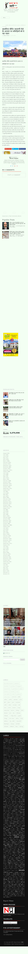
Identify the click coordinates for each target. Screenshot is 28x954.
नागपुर (24, 811)
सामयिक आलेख (12, 879)
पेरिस (11, 819)
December (5, 465)
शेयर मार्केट (11, 867)
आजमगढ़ (8, 767)
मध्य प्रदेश (9, 835)
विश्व (5, 864)
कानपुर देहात (6, 710)
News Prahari (6, 35)
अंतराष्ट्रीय (12, 760)
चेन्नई (21, 718)
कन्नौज (23, 774)
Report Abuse (8, 901)
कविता (22, 775)
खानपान (23, 786)
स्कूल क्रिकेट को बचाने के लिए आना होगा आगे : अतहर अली (16, 393)
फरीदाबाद (18, 820)
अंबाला (16, 761)
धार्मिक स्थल (10, 808)
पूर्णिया (24, 817)
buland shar (7, 688)
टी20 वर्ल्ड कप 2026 (13, 800)
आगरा (20, 699)
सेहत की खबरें (10, 883)
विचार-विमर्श (21, 862)
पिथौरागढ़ (21, 816)
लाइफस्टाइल (17, 857)
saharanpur (7, 697)
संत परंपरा (20, 868)
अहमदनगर (15, 764)
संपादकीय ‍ (9, 874)
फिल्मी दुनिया (12, 823)
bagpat (19, 686)
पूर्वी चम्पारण (7, 819)
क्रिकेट (19, 785)
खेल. (15, 787)
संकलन (11, 868)
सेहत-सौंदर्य (5, 886)
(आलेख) (16, 738)
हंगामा (8, 890)
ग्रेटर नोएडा (11, 718)
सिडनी (4, 880)
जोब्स (15, 798)
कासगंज (12, 710)
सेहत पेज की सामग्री (6, 884)
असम (10, 764)
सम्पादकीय (23, 875)
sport (23, 759)
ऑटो (19, 705)
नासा (5, 812)
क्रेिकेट (23, 785)
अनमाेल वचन (18, 760)
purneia (20, 757)
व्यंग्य (16, 864)
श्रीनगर (21, 867)
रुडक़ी (24, 852)
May (4, 457)
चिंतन (13, 793)
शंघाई (16, 866)
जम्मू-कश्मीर (11, 797)
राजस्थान (13, 851)
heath (8, 751)
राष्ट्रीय (19, 852)
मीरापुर (9, 841)
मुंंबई (12, 844)
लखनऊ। (7, 855)
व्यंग (12, 864)
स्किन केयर (14, 887)
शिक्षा (24, 866)
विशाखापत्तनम (22, 863)
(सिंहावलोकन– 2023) (12, 742)
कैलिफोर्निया (7, 783)
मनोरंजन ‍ (5, 838)
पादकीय (12, 816)
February (5, 462)
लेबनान (22, 859)
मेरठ (6, 845)
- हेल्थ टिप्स (11, 738)
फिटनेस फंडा (16, 821)
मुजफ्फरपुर (14, 842)
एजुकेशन (15, 771)
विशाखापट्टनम (16, 863)
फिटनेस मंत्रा (22, 821)
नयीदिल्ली (12, 726)
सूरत (22, 880)
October (5, 468)
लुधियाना (17, 859)
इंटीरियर (22, 768)
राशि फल (9, 852)
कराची (9, 707)
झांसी (5, 800)
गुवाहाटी (19, 715)
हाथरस (9, 893)
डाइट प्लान (14, 801)
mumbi (12, 691)
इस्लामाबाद (18, 702)
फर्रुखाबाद (23, 820)
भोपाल (18, 834)
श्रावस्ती (16, 867)
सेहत (9, 882)
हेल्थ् (18, 894)
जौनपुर (19, 798)
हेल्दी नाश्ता (23, 894)
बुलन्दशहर (13, 830)
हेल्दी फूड (6, 895)
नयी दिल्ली (6, 726)
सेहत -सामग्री (16, 882)
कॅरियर (24, 782)
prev (3, 646)
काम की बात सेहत (17, 778)
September (6, 470)
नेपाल (13, 812)
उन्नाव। (10, 771)
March (4, 460)
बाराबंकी (17, 827)
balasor (5, 745)
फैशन (18, 823)
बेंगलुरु (22, 830)
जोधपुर (12, 798)
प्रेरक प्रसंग (13, 820)
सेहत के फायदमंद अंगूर (19, 883)
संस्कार (17, 878)
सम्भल (6, 876)
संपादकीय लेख (16, 874)
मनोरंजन (16, 837)
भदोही (10, 834)
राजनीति (23, 849)
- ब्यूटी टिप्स (5, 738)
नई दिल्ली (18, 723)
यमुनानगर (20, 847)
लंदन (14, 856)
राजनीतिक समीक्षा (7, 851)
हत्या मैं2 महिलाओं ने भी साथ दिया (17, 890)
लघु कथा (21, 855)
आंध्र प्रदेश (13, 767)
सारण (18, 879)
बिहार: (14, 828)
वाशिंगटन (19, 860)
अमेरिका (10, 763)
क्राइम (15, 785)
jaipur (21, 688)
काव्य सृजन (22, 779)
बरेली (15, 826)
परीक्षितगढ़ (8, 815)
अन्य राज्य (14, 697)
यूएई (18, 848)
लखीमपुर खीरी (14, 855)
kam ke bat (13, 752)
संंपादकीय (16, 872)
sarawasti (13, 759)
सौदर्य (24, 886)
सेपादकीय (4, 882)
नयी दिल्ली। (8, 811)
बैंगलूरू (23, 831)
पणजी (20, 813)
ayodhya (12, 686)
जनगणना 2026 (6, 796)
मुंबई (8, 844)
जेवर (8, 798)
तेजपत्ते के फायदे (12, 804)
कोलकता (6, 713)
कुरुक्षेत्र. (19, 782)
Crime (13, 746)
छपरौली (13, 794)
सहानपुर (21, 878)
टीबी (19, 800)
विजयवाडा (4, 863)
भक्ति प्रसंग (5, 834)
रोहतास (14, 853)
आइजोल (4, 766)
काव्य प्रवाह (7, 779)
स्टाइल (18, 887)
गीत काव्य (17, 789)
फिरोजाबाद (6, 823)
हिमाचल (4, 894)
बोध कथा (15, 832)
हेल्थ (8, 894)
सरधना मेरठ (21, 876)
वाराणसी (9, 860)
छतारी (4, 794)
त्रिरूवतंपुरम (23, 804)
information (15, 751)
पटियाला (16, 813)
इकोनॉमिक (13, 768)
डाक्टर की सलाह (21, 801)
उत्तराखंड (15, 705)
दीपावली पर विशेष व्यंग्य (19, 805)
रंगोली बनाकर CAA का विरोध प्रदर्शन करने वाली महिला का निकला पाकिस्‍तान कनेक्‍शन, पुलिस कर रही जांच (17, 232)
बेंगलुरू (4, 831)
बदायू (24, 824)
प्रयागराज (7, 820)
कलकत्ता (14, 707)
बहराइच (19, 826)
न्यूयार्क (8, 813)
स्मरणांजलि (5, 889)
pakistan (18, 694)
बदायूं (5, 826)
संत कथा (15, 868)
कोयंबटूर (17, 710)
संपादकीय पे (8, 875)
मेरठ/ (16, 845)
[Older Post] (23, 213)
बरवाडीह (9, 826)
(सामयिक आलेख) (8, 741)
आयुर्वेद (22, 767)
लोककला (4, 860)
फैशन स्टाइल (9, 824)
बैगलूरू (16, 831)
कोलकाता (9, 785)
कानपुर (19, 707)
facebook (22, 148)
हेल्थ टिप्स (13, 894)
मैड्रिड (6, 847)
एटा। (24, 771)
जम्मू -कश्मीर (12, 721)
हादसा (14, 893)
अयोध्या (14, 763)
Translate (14, 924)
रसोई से (15, 849)
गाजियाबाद (18, 713)
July (4, 454)
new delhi (7, 694)
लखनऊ (23, 853)
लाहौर (8, 859)
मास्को (4, 841)
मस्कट (7, 840)
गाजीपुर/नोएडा (13, 715)
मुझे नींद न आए (20, 842)
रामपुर (18, 851)
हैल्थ (15, 895)
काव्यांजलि (21, 781)
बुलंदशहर (23, 828)
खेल (14, 713)
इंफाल (9, 702)
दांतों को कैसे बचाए (8, 805)
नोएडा (16, 726)
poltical (13, 757)
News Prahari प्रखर (19, 942)
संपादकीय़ (11, 872)
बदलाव (20, 824)
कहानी (4, 776)
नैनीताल (16, 812)
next (4, 646)
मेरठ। (12, 845)
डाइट (9, 801)
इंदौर (5, 702)
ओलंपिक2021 (9, 774)
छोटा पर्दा (18, 794)
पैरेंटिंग (24, 819)
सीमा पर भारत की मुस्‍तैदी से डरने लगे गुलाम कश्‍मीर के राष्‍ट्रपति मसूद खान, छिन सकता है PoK (17, 223)
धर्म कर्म (15, 806)
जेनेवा (4, 798)
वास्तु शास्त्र (16, 862)
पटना (12, 813)
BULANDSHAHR (8, 683)
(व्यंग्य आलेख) (22, 740)
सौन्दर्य (9, 887)
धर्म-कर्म (20, 806)
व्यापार (6, 866)
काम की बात (10, 778)
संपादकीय (22, 870)
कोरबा (22, 710)
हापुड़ (22, 893)
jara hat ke (6, 752)
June (4, 456)
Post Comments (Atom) (15, 216)
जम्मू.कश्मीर (19, 721)
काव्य (24, 778)
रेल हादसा (9, 853)
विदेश (9, 863)
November (5, 467)
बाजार (7, 827)
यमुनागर (15, 847)
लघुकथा (4, 856)
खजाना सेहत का (8, 786)
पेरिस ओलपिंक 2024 (17, 819)
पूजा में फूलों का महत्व (17, 817)
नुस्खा (9, 812)
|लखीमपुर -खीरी (20, 742)
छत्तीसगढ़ (6, 721)
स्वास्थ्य (10, 889)
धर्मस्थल (4, 808)
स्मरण (22, 887)
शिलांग (6, 867)
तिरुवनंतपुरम (21, 802)
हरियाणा (22, 891)
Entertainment (7, 748)
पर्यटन (13, 815)
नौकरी (4, 813)
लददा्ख (10, 856)
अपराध (12, 761)
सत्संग (13, 870)
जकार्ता (22, 794)
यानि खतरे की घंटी (13, 848)
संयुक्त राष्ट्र (15, 876)
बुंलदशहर (7, 830)
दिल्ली (13, 805)
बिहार (10, 828)
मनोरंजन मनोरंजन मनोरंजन (14, 838)
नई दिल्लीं (20, 808)
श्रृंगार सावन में (5, 868)
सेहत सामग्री (14, 884)
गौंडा (9, 790)
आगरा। (19, 766)
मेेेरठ (20, 845)
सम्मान (10, 876)
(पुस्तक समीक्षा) (22, 738)
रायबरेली (4, 852)
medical (14, 753)
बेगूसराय (8, 831)
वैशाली (9, 864)
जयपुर (21, 797)
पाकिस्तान (8, 816)
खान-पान (18, 786)
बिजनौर (4, 828)
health (17, 749)
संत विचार (8, 870)
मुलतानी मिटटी (22, 844)
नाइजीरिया (19, 811)
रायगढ (22, 851)
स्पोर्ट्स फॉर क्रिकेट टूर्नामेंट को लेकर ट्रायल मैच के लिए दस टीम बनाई (16, 407)
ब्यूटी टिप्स (21, 832)
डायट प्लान (7, 802)
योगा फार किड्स (9, 849)
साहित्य (21, 879)
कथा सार (18, 774)
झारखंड (23, 798)
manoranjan (6, 753)
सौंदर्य (5, 887)
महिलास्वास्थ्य (21, 840)
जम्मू (16, 796)
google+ (9, 148)
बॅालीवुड (18, 830)
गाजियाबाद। (6, 715)
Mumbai (6, 686)
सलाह (4, 878)
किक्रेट (9, 782)
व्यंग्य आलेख (22, 864)
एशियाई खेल (13, 772)
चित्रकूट (17, 793)
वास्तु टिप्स (10, 862)
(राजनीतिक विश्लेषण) (8, 740)
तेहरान (18, 804)
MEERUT (17, 683)
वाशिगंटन (14, 860)
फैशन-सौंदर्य (15, 824)
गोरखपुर (5, 718)
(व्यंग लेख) (15, 740)
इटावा (13, 702)
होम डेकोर (20, 895)
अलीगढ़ (10, 699)
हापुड (18, 893)
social (18, 759)
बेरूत (12, 831)
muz (17, 691)
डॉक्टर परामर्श (14, 802)
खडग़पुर (14, 786)
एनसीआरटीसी (7, 772)
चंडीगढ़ (17, 718)
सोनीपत (10, 886)
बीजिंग (18, 828)
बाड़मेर (12, 827)
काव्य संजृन (15, 779)
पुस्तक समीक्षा (9, 817)
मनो (6, 837)
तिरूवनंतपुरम (6, 723)
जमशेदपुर (11, 796)
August (5, 453)
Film (4, 749)
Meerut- (9, 755)
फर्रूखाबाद (6, 821)
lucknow (6, 691)
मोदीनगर (10, 847)
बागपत (23, 826)
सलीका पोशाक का (10, 878)
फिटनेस (10, 821)
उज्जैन (5, 705)
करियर (13, 775)
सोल (14, 886)
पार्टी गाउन (17, 816)
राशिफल (14, 852)
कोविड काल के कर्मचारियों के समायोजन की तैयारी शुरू (17, 421)
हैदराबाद (11, 895)
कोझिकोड (12, 783)
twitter (16, 148)
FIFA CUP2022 (19, 748)
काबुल (21, 776)
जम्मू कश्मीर (5, 797)
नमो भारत (9, 809)
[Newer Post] (5, 213)
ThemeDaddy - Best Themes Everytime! (14, 944)
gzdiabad (15, 688)
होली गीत (8, 897)
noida (13, 694)
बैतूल (6, 832)
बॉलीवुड (9, 832)
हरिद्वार (16, 891)
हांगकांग (4, 893)
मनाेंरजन (23, 835)
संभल (19, 875)
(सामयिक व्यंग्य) (15, 741)
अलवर (19, 763)
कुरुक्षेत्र (14, 782)
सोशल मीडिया (19, 886)
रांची (18, 849)
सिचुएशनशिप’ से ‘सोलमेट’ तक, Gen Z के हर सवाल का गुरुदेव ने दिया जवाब (16, 414)
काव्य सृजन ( (9, 781)
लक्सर (19, 853)
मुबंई (4, 844)
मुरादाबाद (16, 844)
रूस (5, 853)
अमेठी (19, 697)
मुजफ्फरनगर (22, 841)
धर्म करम (10, 806)
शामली (19, 866)
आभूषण (18, 767)
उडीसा (9, 705)
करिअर (9, 775)
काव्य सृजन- (16, 781)
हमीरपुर (12, 891)
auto (9, 744)
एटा (19, 771)
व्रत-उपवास (11, 866)
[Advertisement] (14, 256)
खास (10, 713)
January (5, 463)
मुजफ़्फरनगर (8, 842)
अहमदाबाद (16, 699)
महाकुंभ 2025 (13, 840)
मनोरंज (10, 837)
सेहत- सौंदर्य (20, 884)
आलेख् (9, 768)
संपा (16, 870)
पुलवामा (4, 817)
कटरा (5, 707)
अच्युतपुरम (6, 760)
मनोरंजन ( (23, 838)
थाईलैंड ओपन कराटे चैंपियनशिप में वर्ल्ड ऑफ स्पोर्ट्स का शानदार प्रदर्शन (16, 400)
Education (20, 746)
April (4, 459)
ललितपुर (19, 856)
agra (4, 744)
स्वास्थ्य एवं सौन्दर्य (16, 889)
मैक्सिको (23, 845)
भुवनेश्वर (13, 834)
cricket (8, 746)
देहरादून (12, 723)
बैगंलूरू (20, 831)
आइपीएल (9, 766)
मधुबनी (22, 834)
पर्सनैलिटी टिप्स (18, 815)
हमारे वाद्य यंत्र (6, 891)
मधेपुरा (4, 835)
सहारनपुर (21, 726)
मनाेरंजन (15, 835)
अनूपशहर (23, 760)
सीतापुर (8, 880)
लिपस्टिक (12, 859)
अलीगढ (5, 699)
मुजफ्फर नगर (14, 841)
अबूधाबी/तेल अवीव (22, 761)
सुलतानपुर (13, 880)
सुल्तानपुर (18, 880)
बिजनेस (22, 827)
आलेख (4, 768)
